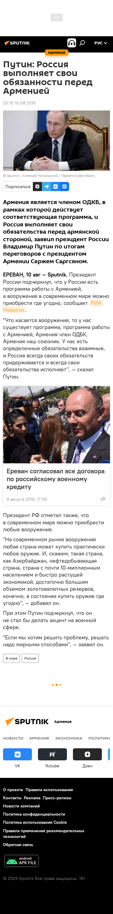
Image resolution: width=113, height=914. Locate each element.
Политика (99, 738)
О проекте (13, 789)
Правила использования (49, 789)
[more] (103, 499)
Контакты (12, 798)
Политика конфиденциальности (34, 814)
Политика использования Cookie (35, 822)
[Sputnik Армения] (18, 45)
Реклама (32, 798)
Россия (30, 658)
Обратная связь (18, 844)
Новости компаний (21, 806)
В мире (11, 658)
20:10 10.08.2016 (19, 103)
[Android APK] (21, 861)
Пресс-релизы (57, 798)
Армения (39, 738)
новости (13, 738)
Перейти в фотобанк (78, 175)
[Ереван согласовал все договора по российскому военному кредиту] (56, 424)
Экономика (68, 738)
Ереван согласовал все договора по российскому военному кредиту (56, 479)
